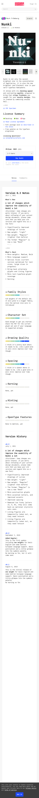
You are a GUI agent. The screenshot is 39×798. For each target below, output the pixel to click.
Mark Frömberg (12, 18)
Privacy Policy (31, 788)
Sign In (33, 4)
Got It (19, 794)
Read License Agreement (15, 122)
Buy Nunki (19, 158)
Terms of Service (10, 790)
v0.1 (7, 565)
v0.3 (7, 444)
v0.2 (7, 533)
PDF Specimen (10, 108)
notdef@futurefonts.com (15, 138)
